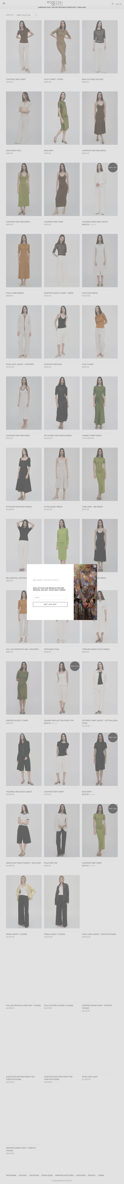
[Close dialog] (95, 566)
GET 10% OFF (50, 604)
